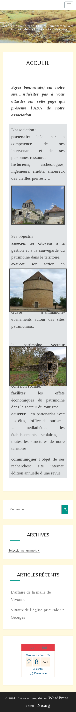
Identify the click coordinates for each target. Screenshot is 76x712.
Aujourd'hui (38, 648)
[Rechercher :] (38, 509)
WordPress (59, 697)
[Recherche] (65, 509)
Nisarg (43, 705)
